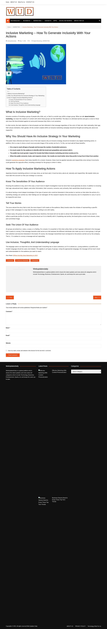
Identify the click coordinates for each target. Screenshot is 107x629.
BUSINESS (26, 20)
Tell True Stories (15, 101)
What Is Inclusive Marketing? (16, 93)
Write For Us (21, 2)
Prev (11, 297)
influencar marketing (22, 260)
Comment (9, 311)
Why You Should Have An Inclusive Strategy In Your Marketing (26, 95)
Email (8, 335)
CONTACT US (30, 2)
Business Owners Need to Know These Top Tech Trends (60, 499)
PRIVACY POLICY (80, 626)
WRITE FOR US (79, 20)
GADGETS (48, 20)
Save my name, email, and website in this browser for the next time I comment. (29, 350)
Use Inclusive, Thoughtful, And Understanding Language (25, 105)
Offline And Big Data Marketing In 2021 (25, 255)
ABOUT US (13, 2)
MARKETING (37, 20)
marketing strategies (18, 160)
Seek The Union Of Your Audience (19, 103)
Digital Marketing (37, 41)
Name (8, 327)
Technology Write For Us (94, 626)
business (10, 260)
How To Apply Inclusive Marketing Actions (20, 97)
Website (8, 343)
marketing (35, 260)
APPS (55, 20)
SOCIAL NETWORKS (65, 20)
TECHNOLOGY (15, 20)
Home (7, 2)
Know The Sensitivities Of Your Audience (21, 99)
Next (96, 297)
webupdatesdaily (11, 41)
